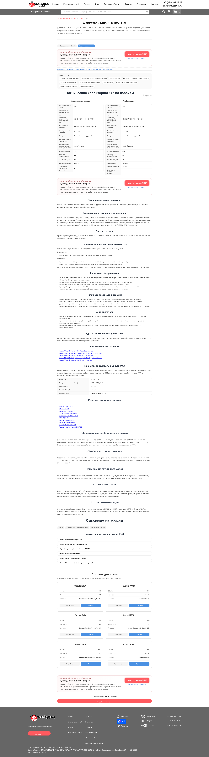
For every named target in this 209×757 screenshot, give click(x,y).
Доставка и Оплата (112, 4)
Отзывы (87, 4)
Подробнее (70, 605)
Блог (97, 4)
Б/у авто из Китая (91, 738)
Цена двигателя (108, 82)
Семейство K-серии (98, 528)
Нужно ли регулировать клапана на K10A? (75, 549)
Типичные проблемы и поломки (90, 82)
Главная (55, 4)
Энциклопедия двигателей (66, 18)
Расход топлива (115, 78)
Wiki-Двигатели (91, 732)
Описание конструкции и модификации (94, 78)
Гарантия (128, 4)
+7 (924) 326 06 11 (174, 721)
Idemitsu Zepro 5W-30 (67, 422)
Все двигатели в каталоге (137, 58)
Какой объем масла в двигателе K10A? (74, 544)
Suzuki (81, 18)
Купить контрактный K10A (137, 54)
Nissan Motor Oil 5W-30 (67, 425)
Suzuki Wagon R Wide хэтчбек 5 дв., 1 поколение (76, 360)
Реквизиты (39, 734)
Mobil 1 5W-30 (64, 409)
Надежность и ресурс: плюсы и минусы (136, 78)
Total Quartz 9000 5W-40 (68, 413)
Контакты (155, 4)
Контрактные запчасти (40, 12)
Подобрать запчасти (104, 702)
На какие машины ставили (68, 86)
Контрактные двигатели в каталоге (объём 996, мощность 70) (79, 69)
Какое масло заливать (87, 86)
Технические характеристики (69, 78)
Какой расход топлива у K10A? (71, 539)
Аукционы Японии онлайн (94, 743)
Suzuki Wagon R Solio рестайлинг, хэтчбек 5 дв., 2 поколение (80, 353)
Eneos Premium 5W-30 (67, 420)
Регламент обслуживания (68, 82)
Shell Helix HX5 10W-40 (67, 411)
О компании (141, 4)
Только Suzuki (108, 69)
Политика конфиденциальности (40, 726)
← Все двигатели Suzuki (67, 46)
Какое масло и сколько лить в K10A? (73, 558)
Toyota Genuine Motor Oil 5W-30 (70, 427)
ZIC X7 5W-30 (64, 418)
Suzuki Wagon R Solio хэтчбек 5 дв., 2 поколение (76, 355)
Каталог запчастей (71, 4)
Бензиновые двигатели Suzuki (77, 528)
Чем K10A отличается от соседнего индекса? (76, 563)
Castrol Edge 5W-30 (66, 406)
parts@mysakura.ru (172, 6)
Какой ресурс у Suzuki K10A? (70, 553)
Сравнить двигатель (86, 46)
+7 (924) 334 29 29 (173, 3)
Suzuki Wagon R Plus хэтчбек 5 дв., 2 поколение (76, 351)
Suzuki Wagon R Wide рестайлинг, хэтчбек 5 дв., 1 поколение (80, 358)
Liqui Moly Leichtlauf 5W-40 (68, 416)
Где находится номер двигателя (126, 82)
